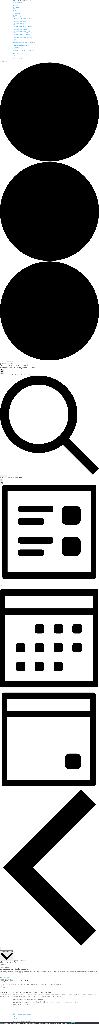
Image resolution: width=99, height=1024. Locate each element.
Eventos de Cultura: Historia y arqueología (22, 18)
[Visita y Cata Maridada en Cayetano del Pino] (5, 977)
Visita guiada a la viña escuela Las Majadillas (23, 40)
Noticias (15, 55)
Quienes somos (16, 13)
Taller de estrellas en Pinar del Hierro (21, 31)
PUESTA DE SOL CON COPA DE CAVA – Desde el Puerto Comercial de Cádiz (25, 992)
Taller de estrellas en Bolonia (19, 21)
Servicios (15, 15)
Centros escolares (17, 52)
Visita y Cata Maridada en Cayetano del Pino (15, 981)
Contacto (15, 57)
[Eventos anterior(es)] (49, 946)
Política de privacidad (18, 2)
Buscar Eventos (4, 475)
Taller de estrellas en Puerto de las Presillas (23, 32)
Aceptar (73, 1023)
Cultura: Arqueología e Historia (20, 16)
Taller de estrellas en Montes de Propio (22, 24)
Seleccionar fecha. (18, 960)
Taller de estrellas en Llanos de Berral (21, 28)
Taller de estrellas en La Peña (19, 23)
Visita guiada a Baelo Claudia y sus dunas (14, 969)
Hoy (1, 949)
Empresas (15, 48)
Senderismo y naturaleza (18, 44)
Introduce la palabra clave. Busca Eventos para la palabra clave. (14, 374)
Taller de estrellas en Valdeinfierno (21, 36)
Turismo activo (16, 47)
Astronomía (15, 20)
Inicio (14, 10)
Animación (15, 53)
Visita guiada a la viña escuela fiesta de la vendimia (24, 42)
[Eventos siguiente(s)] (0, 948)
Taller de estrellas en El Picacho (20, 29)
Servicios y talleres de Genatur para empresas (23, 50)
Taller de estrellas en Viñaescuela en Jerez (22, 37)
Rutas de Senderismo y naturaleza (21, 45)
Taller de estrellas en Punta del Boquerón (22, 34)
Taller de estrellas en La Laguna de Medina (22, 26)
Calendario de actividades (19, 12)
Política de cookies (17, 4)
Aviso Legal (15, 5)
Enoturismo (15, 39)
